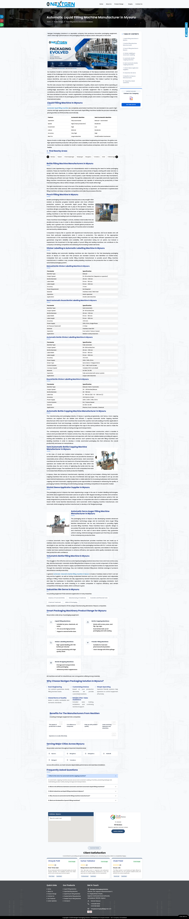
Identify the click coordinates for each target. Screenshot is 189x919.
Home (101, 4)
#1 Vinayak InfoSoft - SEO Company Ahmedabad (112, 917)
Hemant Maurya (95, 901)
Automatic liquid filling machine (57, 108)
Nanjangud (80, 157)
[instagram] (91, 912)
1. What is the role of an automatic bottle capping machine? (67, 776)
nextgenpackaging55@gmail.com (101, 909)
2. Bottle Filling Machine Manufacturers (130, 44)
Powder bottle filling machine (72, 896)
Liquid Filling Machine (70, 889)
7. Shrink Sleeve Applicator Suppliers (130, 68)
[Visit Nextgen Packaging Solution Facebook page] (88, 912)
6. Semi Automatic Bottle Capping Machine (130, 64)
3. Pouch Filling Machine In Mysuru (130, 49)
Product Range (119, 4)
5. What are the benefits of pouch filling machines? (64, 800)
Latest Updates (52, 901)
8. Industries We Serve (129, 73)
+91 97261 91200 (95, 906)
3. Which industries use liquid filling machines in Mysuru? (66, 791)
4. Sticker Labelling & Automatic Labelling (129, 54)
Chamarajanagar (69, 157)
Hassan (60, 157)
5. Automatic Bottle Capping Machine (128, 59)
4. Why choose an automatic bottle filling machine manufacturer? (69, 796)
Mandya (52, 157)
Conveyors (67, 901)
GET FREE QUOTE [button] (131, 104)
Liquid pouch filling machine (72, 894)
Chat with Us (183, 916)
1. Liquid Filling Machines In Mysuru (130, 39)
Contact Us (138, 4)
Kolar (103, 157)
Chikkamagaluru (112, 157)
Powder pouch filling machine (72, 898)
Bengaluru (88, 157)
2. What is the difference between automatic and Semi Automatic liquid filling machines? (76, 786)
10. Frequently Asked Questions (129, 81)
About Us (108, 4)
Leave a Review (118, 831)
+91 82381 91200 (95, 904)
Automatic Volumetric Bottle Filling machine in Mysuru (71, 574)
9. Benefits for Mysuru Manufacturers (129, 77)
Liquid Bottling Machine (70, 891)
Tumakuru (97, 157)
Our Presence (51, 898)
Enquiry (130, 4)
